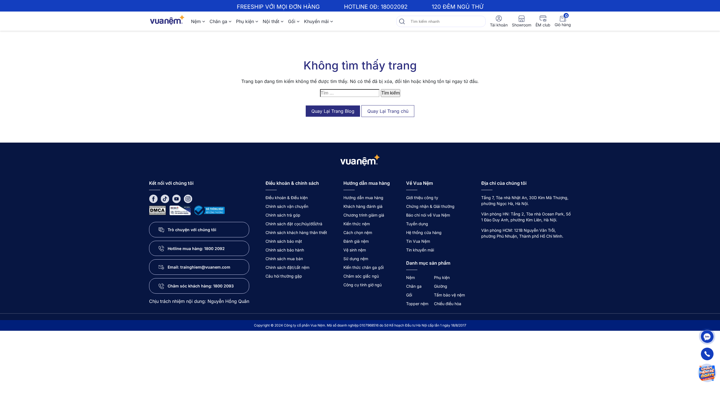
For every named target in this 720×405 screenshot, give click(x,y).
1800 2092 (214, 248)
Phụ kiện (245, 21)
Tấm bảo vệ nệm (449, 294)
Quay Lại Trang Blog (332, 111)
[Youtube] (176, 198)
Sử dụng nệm (355, 258)
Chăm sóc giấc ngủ (361, 276)
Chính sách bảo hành (285, 250)
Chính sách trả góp (283, 215)
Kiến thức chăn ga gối (363, 267)
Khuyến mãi (316, 21)
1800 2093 (223, 286)
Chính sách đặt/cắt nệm (287, 267)
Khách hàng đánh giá (362, 206)
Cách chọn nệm (357, 232)
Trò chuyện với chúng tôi (192, 229)
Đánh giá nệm (356, 241)
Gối (291, 21)
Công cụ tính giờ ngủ (362, 284)
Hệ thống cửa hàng (424, 232)
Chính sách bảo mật (284, 241)
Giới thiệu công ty (422, 197)
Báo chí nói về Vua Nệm (428, 215)
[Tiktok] (165, 198)
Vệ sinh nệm (354, 250)
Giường (440, 286)
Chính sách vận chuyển (287, 206)
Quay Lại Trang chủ (387, 111)
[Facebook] (153, 198)
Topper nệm (417, 303)
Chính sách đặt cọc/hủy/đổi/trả (294, 223)
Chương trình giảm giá (363, 215)
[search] (402, 21)
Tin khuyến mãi (420, 250)
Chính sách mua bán (284, 258)
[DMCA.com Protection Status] (157, 210)
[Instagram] (188, 198)
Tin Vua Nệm (418, 241)
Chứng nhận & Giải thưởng (430, 206)
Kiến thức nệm (356, 223)
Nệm (196, 21)
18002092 (394, 6)
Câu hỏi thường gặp (284, 276)
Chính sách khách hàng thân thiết (296, 232)
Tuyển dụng (417, 223)
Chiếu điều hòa (447, 303)
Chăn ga (218, 21)
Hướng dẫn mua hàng (363, 197)
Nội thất (271, 21)
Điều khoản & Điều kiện (287, 197)
